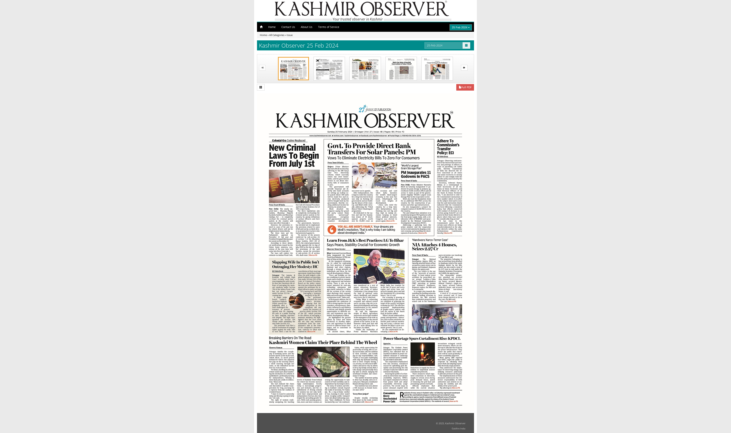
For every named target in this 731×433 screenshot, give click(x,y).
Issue (290, 35)
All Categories (276, 35)
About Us (306, 27)
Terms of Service (328, 27)
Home (272, 27)
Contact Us (288, 27)
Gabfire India (458, 428)
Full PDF (466, 87)
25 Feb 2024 (460, 27)
